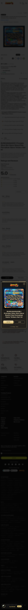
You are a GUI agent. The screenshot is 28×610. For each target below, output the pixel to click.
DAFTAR (19, 606)
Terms (17, 326)
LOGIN (19, 322)
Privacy (14, 326)
